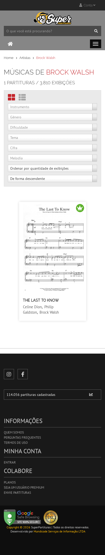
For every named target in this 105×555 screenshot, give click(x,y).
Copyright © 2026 (18, 527)
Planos (10, 482)
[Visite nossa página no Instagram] (9, 374)
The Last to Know (41, 300)
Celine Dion (32, 306)
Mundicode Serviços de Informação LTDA (59, 531)
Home (9, 58)
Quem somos (14, 432)
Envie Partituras (17, 492)
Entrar (10, 462)
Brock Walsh (49, 312)
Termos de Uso (16, 442)
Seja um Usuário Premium (24, 487)
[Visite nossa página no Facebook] (23, 374)
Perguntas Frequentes (22, 437)
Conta (87, 5)
